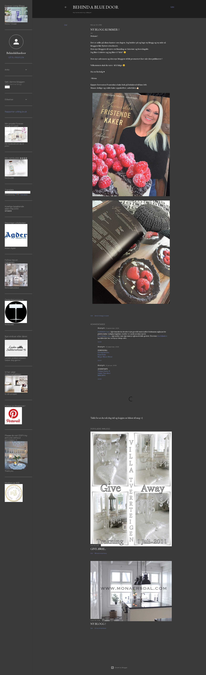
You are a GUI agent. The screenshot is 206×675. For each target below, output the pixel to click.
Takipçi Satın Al (104, 371)
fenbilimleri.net (104, 332)
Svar (100, 342)
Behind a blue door (96, 7)
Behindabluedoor (16, 53)
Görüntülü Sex (103, 352)
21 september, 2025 (112, 328)
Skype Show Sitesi (105, 357)
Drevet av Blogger (121, 667)
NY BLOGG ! (98, 624)
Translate (24, 195)
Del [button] (65, 25)
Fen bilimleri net (104, 336)
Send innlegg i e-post (102, 316)
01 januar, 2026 (111, 365)
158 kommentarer (101, 553)
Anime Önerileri (104, 373)
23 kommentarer (100, 628)
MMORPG (102, 375)
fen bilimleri (162, 336)
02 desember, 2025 (112, 347)
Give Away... (98, 549)
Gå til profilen (16, 57)
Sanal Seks (102, 355)
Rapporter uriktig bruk (16, 112)
